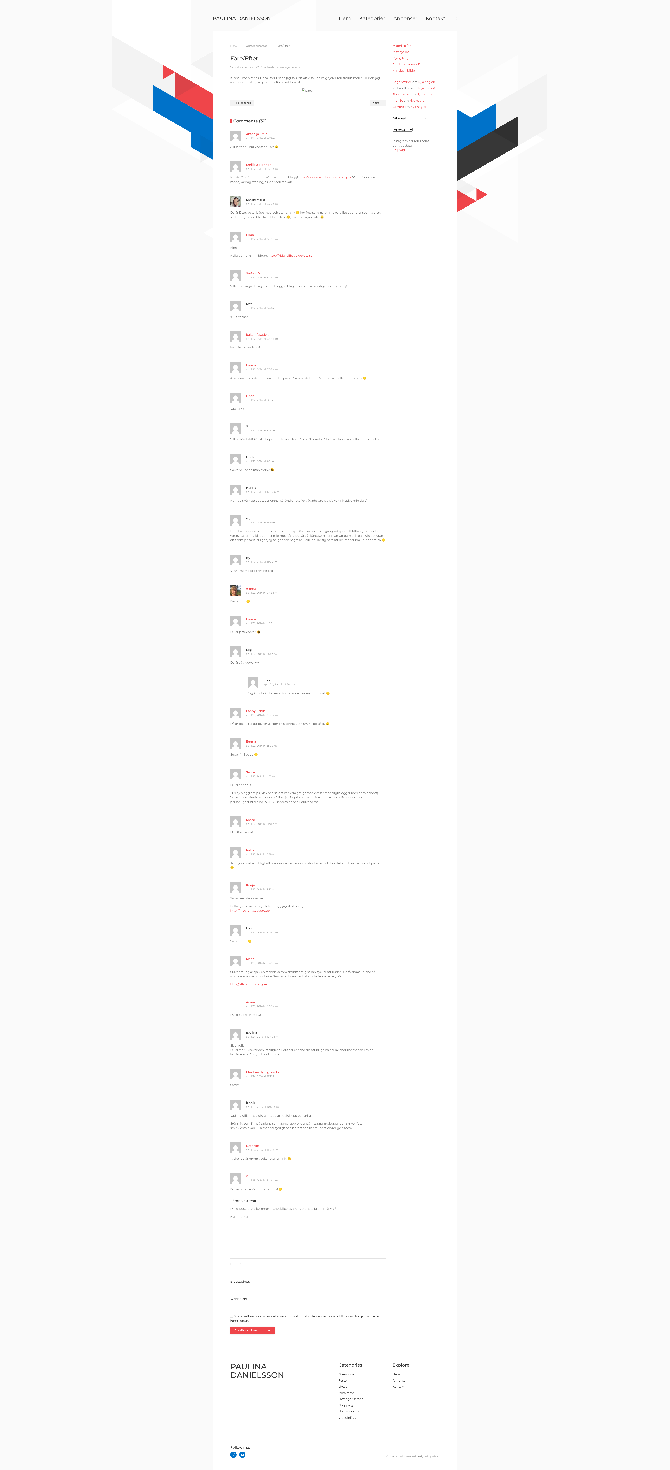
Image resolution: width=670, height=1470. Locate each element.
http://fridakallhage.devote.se (290, 255)
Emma (251, 365)
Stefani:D (253, 273)
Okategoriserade (289, 67)
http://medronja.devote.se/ (250, 910)
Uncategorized (349, 1411)
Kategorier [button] (372, 18)
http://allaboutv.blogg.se (248, 984)
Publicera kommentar (252, 1330)
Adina (250, 1002)
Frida (250, 235)
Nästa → (378, 102)
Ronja (250, 885)
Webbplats (238, 1299)
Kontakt (435, 18)
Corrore (398, 107)
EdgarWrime (402, 82)
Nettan (251, 850)
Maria (250, 959)
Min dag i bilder (404, 70)
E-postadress (241, 1281)
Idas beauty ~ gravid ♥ (263, 1072)
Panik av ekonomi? (407, 64)
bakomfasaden (257, 334)
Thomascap (401, 94)
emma (251, 588)
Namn (235, 1264)
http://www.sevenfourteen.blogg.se (325, 177)
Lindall (251, 396)
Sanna (251, 772)
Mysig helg (401, 58)
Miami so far (402, 45)
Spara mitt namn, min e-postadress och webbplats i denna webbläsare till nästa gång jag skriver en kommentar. (305, 1319)
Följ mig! (399, 150)
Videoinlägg (347, 1417)
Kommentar (239, 1216)
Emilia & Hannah (258, 164)
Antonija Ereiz (256, 134)
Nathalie (252, 1146)
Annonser (405, 18)
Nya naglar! (426, 82)
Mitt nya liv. (401, 52)
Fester (343, 1380)
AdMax (436, 1456)
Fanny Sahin (255, 711)
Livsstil (343, 1386)
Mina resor (346, 1393)
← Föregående (242, 102)
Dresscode (346, 1374)
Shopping (345, 1405)
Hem (345, 18)
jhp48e (398, 100)
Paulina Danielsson (242, 18)
